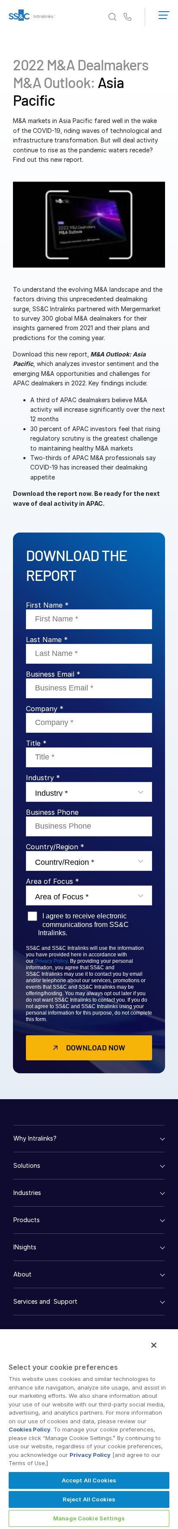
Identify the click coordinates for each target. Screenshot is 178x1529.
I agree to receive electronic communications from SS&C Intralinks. (83, 924)
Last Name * (47, 639)
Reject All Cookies (89, 1499)
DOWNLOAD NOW (95, 1047)
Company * (45, 708)
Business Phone (52, 812)
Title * (36, 743)
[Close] (153, 1345)
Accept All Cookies (89, 1480)
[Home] (32, 17)
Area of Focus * (52, 881)
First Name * (47, 605)
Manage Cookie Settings (89, 1518)
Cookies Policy (30, 1429)
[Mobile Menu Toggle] (164, 13)
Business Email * (53, 674)
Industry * (43, 777)
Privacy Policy (51, 961)
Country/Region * (55, 846)
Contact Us (127, 17)
